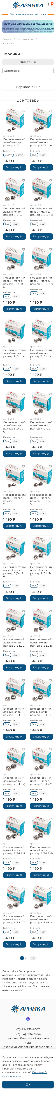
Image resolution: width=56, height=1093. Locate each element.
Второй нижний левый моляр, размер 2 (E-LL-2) (14, 642)
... (39, 39)
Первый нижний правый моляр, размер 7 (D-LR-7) (41, 280)
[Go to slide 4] (30, 30)
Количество (9, 151)
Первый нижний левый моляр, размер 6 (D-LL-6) (41, 142)
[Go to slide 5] (32, 30)
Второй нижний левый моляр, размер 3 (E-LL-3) (41, 642)
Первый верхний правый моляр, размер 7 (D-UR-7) (41, 572)
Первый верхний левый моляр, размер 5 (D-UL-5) (41, 355)
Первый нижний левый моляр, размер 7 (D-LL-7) (14, 211)
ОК (28, 1084)
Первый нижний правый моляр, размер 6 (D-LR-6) (14, 282)
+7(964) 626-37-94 (28, 1034)
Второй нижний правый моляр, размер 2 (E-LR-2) (41, 781)
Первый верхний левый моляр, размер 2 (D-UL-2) (14, 355)
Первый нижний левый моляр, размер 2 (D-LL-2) (14, 142)
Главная (7, 39)
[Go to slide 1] (23, 30)
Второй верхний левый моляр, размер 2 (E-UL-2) (41, 919)
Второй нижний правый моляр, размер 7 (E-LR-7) (14, 919)
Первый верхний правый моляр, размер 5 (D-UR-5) (41, 499)
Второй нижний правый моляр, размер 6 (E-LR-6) (41, 850)
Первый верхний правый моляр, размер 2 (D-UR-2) (14, 499)
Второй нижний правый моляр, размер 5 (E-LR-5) (14, 850)
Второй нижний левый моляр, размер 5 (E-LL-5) (14, 711)
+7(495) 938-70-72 (28, 1029)
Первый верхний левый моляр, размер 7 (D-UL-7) (41, 427)
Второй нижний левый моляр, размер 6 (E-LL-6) (41, 711)
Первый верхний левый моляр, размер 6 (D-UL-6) (14, 427)
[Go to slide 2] (25, 30)
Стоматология (25, 39)
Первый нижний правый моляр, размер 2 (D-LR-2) (41, 211)
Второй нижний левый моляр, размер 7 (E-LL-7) (14, 781)
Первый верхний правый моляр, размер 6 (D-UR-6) (14, 572)
